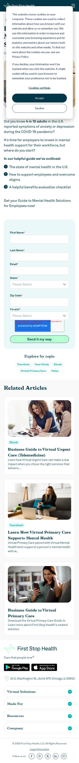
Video (54, 370)
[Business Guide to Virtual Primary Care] (39, 598)
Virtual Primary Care (33, 370)
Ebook (58, 364)
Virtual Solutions (21, 692)
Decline (39, 108)
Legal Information (39, 749)
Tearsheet (23, 364)
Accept (39, 98)
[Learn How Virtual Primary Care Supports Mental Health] (39, 518)
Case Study (42, 364)
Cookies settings (39, 87)
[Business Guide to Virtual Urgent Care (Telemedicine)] (39, 435)
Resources (15, 716)
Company (15, 728)
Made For (15, 704)
